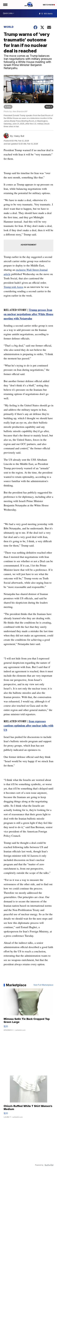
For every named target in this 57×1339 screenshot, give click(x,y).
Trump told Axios (13, 287)
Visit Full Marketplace (43, 985)
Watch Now (48, 5)
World (9, 26)
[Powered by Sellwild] (49, 1165)
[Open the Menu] (5, 4)
